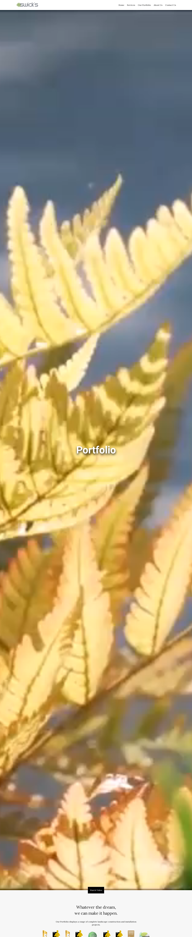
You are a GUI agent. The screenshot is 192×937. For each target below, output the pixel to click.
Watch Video (96, 890)
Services (131, 5)
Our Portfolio (144, 5)
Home (121, 5)
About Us (158, 5)
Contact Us (170, 5)
